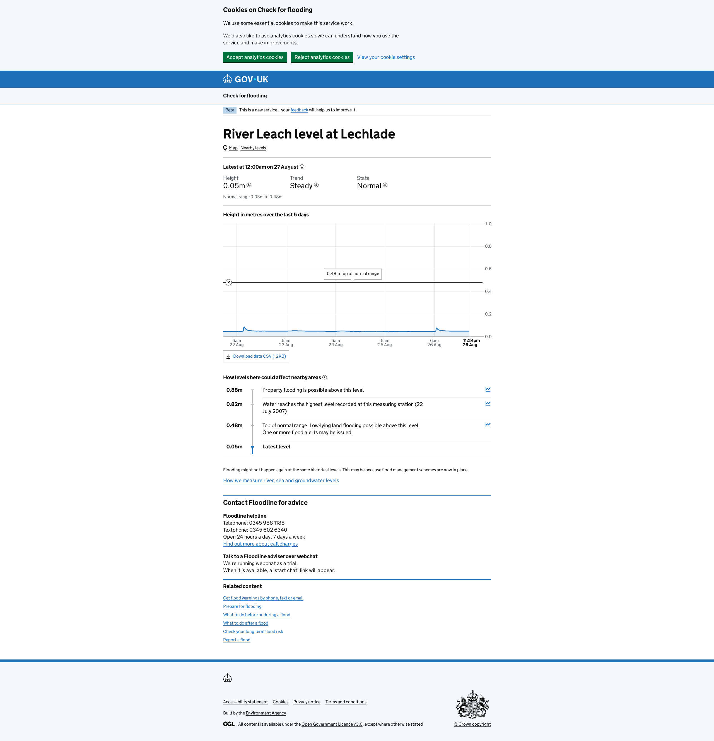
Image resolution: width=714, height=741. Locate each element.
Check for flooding (245, 95)
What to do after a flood (245, 623)
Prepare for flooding (242, 606)
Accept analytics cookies (255, 57)
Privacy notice (306, 701)
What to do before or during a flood (256, 614)
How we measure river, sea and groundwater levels (281, 480)
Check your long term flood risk (253, 631)
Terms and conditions (345, 701)
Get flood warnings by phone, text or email (263, 598)
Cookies (280, 701)
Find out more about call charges (260, 544)
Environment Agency (266, 713)
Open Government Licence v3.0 (332, 724)
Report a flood (236, 639)
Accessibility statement (245, 701)
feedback (299, 110)
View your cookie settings (386, 57)
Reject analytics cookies (322, 57)
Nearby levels (253, 147)
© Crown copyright (472, 724)
